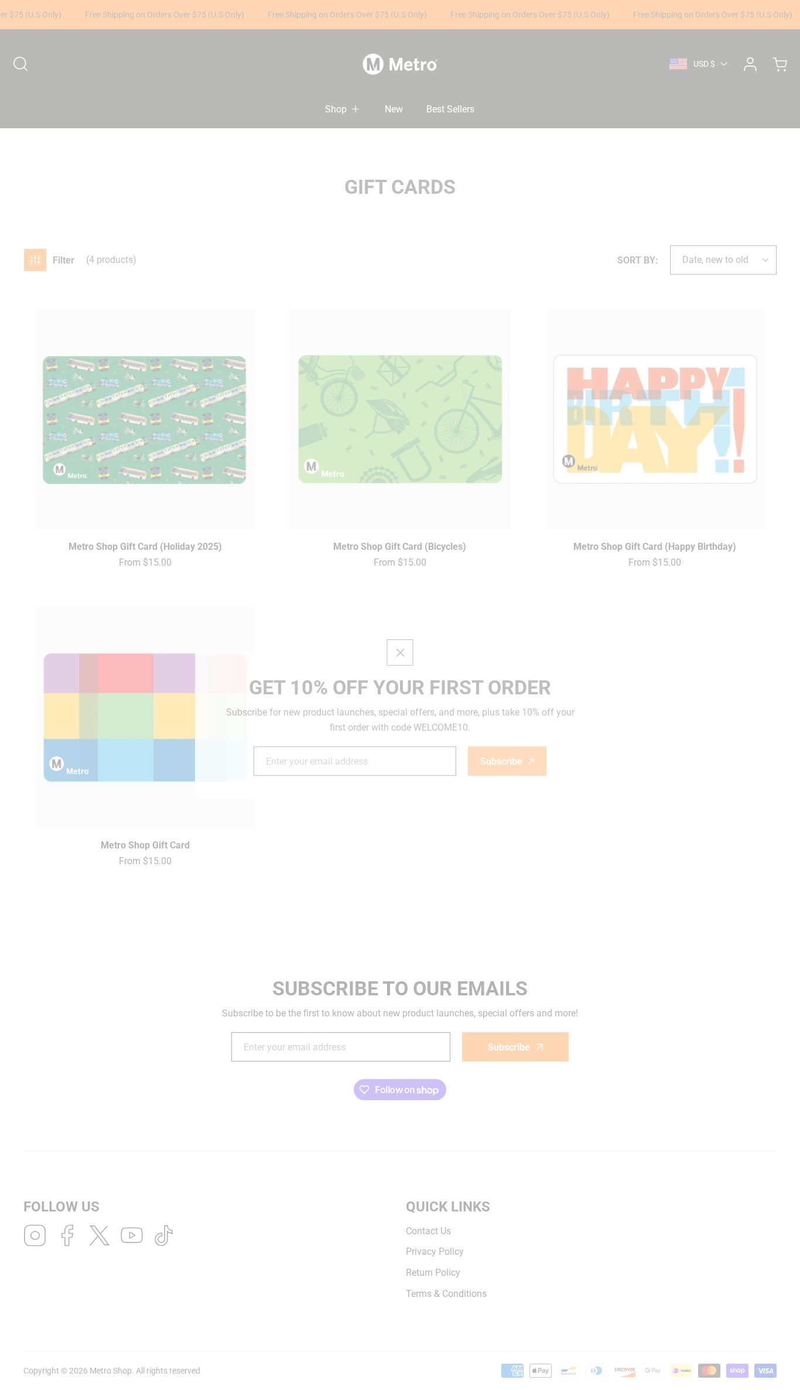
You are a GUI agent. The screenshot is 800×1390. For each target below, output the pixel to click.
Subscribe (501, 730)
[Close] (400, 621)
